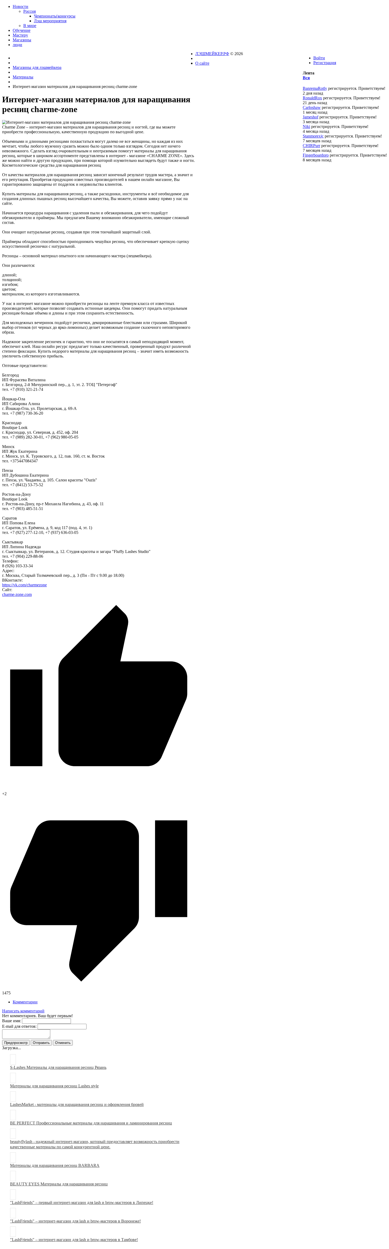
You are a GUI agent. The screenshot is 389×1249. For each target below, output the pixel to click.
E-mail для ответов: (19, 1026)
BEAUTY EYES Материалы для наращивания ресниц (59, 1184)
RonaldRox (312, 98)
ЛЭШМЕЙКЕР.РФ (212, 53)
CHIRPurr (311, 145)
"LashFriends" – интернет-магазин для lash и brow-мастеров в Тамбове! (74, 1239)
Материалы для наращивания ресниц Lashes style (54, 1086)
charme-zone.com (17, 594)
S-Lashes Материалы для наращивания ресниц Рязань (58, 1067)
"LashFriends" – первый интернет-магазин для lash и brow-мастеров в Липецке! (81, 1202)
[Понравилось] (98, 789)
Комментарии (25, 1002)
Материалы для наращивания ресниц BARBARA (54, 1165)
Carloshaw (312, 107)
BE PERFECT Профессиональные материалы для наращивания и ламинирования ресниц (91, 1123)
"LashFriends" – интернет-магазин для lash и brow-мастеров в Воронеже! (75, 1221)
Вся (306, 78)
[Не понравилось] (98, 988)
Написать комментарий (23, 1011)
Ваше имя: (11, 1020)
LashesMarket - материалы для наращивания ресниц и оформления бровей (77, 1104)
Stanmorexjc (313, 136)
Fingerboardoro (316, 155)
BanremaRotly (315, 88)
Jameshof (310, 117)
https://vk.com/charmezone (24, 585)
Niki (306, 126)
